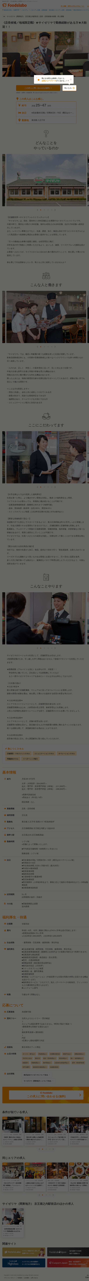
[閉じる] (71, 79)
